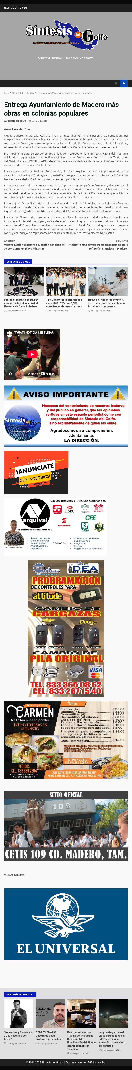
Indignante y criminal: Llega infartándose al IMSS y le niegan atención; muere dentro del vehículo (113, 1013)
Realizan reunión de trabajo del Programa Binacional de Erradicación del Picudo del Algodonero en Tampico (81, 1013)
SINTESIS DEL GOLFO (16, 121)
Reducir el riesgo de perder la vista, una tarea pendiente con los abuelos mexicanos (108, 281)
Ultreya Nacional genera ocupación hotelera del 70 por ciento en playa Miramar (34, 244)
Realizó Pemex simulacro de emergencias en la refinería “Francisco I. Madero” (98, 244)
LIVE (124, 83)
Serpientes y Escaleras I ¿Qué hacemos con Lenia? (18, 1013)
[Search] (116, 83)
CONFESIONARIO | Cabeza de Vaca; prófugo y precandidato (50, 1013)
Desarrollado (74, 1062)
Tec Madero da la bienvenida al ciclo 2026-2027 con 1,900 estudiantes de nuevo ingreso (66, 281)
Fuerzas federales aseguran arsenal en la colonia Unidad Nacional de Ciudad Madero (24, 281)
